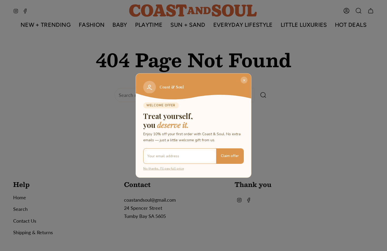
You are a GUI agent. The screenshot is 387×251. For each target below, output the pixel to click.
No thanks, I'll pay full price (163, 168)
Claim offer (230, 156)
